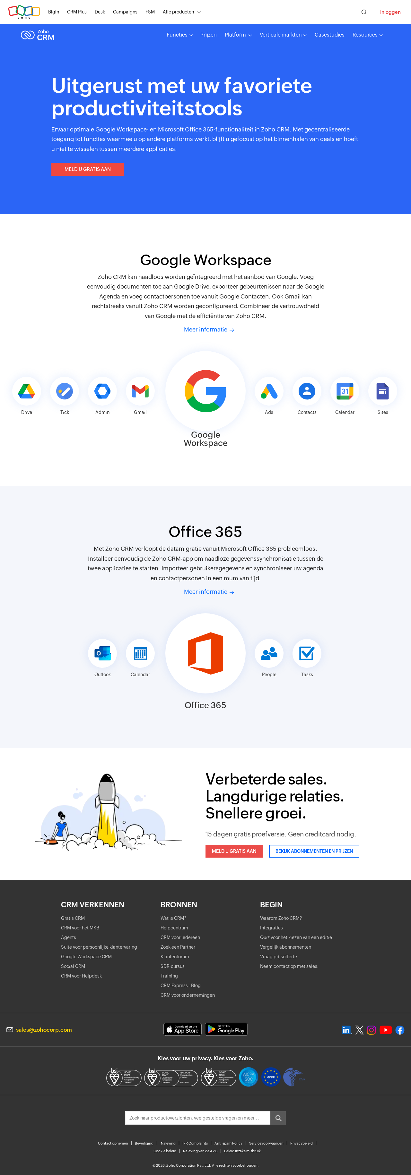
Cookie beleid (164, 1151)
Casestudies (330, 35)
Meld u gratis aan (234, 851)
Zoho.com (24, 12)
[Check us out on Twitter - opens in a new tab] (359, 1030)
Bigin (53, 11)
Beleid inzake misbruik (242, 1151)
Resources (365, 35)
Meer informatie (205, 329)
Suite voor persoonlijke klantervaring (99, 947)
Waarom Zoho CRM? (281, 918)
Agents (68, 937)
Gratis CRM (73, 918)
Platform (236, 35)
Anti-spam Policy (228, 1143)
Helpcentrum (174, 927)
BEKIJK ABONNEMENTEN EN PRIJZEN (314, 851)
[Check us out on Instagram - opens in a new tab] (371, 1030)
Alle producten (178, 11)
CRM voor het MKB (80, 927)
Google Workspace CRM (86, 956)
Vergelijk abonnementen (285, 947)
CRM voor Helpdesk (81, 975)
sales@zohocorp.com (44, 1030)
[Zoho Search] (364, 12)
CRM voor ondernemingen (188, 995)
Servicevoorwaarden (266, 1143)
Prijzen (208, 35)
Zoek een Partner (178, 947)
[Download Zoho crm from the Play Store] (226, 1029)
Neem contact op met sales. (289, 966)
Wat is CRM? (173, 918)
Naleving (168, 1143)
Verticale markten (281, 35)
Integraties (271, 927)
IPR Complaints (195, 1143)
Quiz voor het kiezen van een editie (296, 937)
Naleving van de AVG (200, 1151)
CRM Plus (77, 11)
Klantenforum (175, 956)
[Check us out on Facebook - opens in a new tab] (400, 1030)
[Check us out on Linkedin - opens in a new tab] (347, 1030)
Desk (100, 11)
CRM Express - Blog (181, 985)
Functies (177, 35)
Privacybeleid (301, 1143)
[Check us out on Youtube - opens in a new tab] (386, 1030)
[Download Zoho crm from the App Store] (182, 1029)
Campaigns (125, 11)
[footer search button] (278, 1118)
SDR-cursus (173, 966)
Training (169, 975)
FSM (150, 11)
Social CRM (73, 966)
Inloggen (390, 12)
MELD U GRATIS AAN (88, 169)
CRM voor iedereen (180, 937)
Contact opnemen (113, 1143)
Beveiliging (144, 1143)
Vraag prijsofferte (278, 956)
